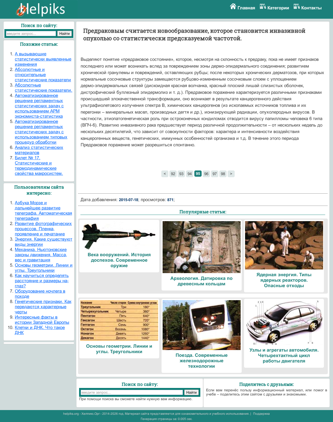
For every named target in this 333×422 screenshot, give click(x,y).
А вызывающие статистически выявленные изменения (43, 59)
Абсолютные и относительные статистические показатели (43, 74)
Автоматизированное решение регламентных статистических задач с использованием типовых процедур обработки (41, 132)
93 (181, 174)
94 (190, 174)
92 (173, 174)
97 (215, 174)
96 (206, 174)
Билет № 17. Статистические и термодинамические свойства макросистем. (39, 165)
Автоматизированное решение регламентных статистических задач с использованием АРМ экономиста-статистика (39, 106)
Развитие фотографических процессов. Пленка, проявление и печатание (43, 228)
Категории (278, 7)
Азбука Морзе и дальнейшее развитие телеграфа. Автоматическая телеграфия (43, 210)
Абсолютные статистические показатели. (43, 88)
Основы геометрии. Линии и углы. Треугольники (44, 268)
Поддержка (261, 414)
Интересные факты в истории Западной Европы (42, 320)
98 (223, 174)
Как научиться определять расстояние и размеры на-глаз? (42, 280)
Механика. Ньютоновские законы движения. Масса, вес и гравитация (41, 254)
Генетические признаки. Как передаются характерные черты (43, 306)
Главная (246, 7)
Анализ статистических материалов (39, 150)
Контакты (311, 7)
